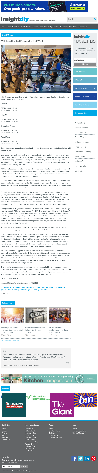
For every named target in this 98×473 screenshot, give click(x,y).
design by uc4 (30, 471)
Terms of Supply (78, 433)
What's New (80, 156)
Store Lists (79, 171)
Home (3, 27)
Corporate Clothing (83, 151)
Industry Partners (82, 142)
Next (69, 413)
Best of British (80, 137)
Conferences (53, 435)
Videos (35, 27)
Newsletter (64, 27)
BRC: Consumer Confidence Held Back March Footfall (58, 330)
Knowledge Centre (51, 27)
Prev (2, 413)
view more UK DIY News (10, 341)
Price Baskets (80, 147)
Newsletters (80, 123)
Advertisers (73, 27)
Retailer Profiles (81, 127)
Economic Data (81, 132)
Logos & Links (80, 166)
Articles (29, 27)
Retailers (15, 27)
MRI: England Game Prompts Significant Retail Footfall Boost (12, 330)
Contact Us (83, 27)
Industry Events (81, 161)
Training (51, 433)
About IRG (52, 429)
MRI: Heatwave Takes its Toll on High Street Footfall (35, 330)
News (9, 27)
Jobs (41, 27)
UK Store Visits (54, 431)
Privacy (75, 429)
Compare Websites (55, 437)
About (22, 27)
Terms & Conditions (79, 431)
